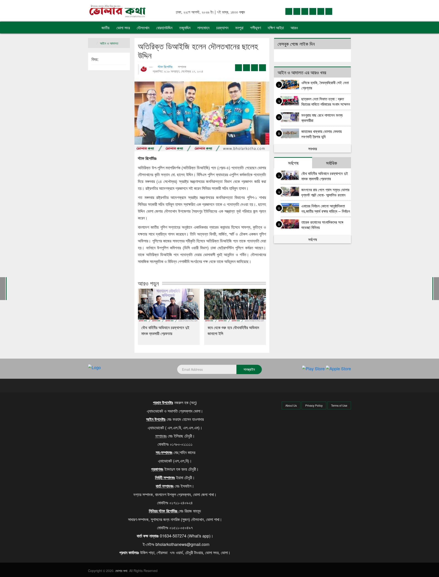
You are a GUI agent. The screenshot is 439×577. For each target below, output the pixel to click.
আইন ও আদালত (109, 43)
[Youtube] (320, 11)
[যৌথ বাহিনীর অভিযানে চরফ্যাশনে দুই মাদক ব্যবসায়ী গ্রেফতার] (169, 305)
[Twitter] (296, 11)
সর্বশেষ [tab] (293, 162)
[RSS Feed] (328, 11)
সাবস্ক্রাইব (249, 369)
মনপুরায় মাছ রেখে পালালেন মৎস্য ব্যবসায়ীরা (322, 117)
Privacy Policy (314, 405)
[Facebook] (288, 11)
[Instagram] (312, 11)
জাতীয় (106, 27)
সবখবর (312, 148)
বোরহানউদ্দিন (164, 27)
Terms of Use (339, 405)
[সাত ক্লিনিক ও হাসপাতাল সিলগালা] (436, 288)
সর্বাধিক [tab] (331, 162)
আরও (295, 27)
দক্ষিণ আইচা (276, 27)
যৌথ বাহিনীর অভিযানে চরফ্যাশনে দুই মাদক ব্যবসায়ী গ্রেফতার (165, 330)
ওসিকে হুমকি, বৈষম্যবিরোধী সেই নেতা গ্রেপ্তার (325, 85)
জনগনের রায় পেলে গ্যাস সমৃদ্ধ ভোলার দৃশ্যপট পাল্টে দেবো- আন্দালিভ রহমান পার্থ (325, 192)
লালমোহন (203, 27)
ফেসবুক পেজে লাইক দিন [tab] (296, 43)
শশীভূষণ (255, 27)
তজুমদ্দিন (184, 27)
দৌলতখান (143, 27)
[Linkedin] (304, 11)
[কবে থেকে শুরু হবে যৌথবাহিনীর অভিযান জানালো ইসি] (235, 305)
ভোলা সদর (123, 27)
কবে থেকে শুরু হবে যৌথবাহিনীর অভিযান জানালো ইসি (233, 330)
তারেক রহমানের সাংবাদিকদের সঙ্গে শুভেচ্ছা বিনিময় (322, 224)
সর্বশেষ (312, 239)
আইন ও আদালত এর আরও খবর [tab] (302, 72)
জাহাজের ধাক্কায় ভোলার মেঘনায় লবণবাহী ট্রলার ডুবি (321, 134)
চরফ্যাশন (222, 27)
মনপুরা (239, 27)
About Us (291, 405)
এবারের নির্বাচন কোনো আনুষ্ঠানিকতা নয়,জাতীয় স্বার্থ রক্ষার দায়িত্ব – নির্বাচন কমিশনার (325, 208)
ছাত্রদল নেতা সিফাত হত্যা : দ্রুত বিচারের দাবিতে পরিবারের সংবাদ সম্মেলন (325, 101)
